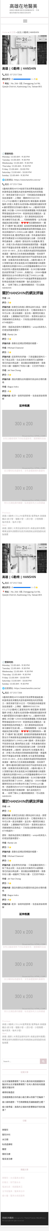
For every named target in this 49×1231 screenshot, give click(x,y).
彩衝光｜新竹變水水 (11, 1182)
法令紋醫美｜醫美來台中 (13, 1191)
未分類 (12, 32)
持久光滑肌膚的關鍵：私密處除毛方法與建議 (24, 503)
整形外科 (6, 1134)
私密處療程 (7, 1144)
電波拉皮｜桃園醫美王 (12, 1186)
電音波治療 (7, 1159)
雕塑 (4, 1149)
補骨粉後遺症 (8, 1092)
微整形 (5, 1129)
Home (4, 32)
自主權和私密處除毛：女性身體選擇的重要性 (24, 470)
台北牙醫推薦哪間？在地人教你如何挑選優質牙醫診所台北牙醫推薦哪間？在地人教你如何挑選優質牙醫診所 (23, 1084)
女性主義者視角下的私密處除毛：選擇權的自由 (24, 438)
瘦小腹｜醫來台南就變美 (13, 1195)
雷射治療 (6, 1154)
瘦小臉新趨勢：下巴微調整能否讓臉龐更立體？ (23, 1102)
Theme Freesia (29, 1218)
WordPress (40, 1218)
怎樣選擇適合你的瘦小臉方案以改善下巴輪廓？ (23, 1097)
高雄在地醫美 (23, 6)
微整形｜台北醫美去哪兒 (13, 1178)
